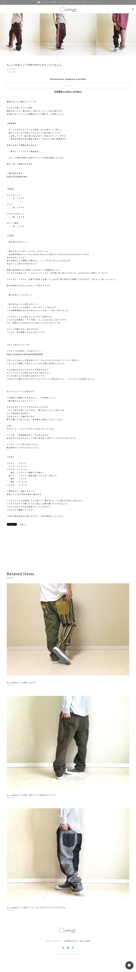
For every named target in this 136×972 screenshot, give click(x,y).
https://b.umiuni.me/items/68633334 (25, 354)
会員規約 (87, 941)
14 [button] (74, 57)
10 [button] (67, 57)
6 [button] (60, 57)
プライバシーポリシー (53, 941)
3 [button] (55, 57)
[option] (68, 34)
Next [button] (132, 34)
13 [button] (72, 57)
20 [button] (84, 57)
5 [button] (58, 57)
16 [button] (77, 57)
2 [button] (53, 57)
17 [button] (79, 57)
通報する (23, 524)
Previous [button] (4, 34)
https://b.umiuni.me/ (17, 176)
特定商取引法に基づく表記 (73, 941)
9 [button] (65, 57)
